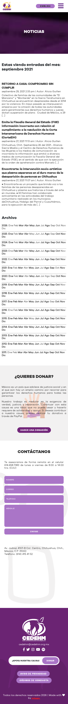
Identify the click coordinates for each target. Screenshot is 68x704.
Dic (4, 237)
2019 (4, 285)
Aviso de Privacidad (33, 674)
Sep (53, 242)
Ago (47, 225)
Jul (42, 242)
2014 (4, 327)
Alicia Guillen (53, 91)
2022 (4, 259)
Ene (10, 234)
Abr (26, 225)
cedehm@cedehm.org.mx (34, 644)
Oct (58, 234)
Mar (21, 225)
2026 (4, 225)
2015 (4, 318)
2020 (4, 276)
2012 (4, 344)
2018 (4, 293)
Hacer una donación (34, 430)
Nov (63, 234)
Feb (16, 251)
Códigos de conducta (34, 680)
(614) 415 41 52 (24, 554)
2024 (4, 242)
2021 (4, 268)
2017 (4, 301)
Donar (50, 661)
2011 (4, 352)
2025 (4, 234)
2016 (4, 310)
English (45, 6)
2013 (4, 335)
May (32, 225)
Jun (37, 225)
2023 (4, 251)
